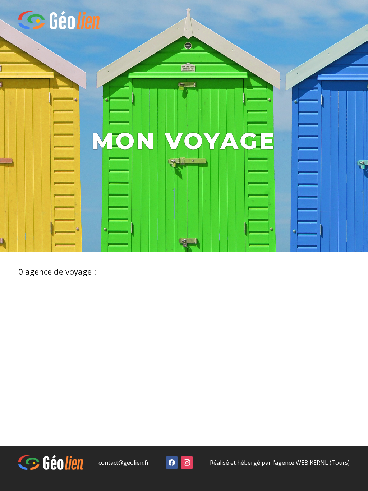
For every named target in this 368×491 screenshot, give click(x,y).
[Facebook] (172, 462)
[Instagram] (187, 462)
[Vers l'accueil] (59, 20)
